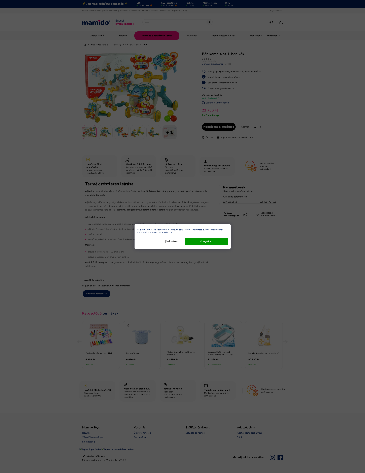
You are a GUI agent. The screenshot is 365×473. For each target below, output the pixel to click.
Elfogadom (206, 241)
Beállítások (172, 241)
